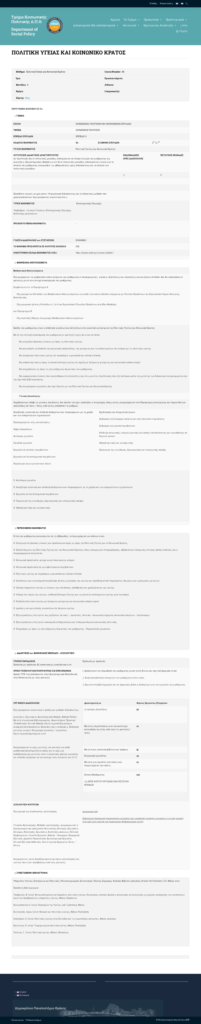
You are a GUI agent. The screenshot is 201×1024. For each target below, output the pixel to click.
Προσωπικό (151, 19)
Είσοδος (153, 3)
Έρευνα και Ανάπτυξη (158, 25)
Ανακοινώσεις (166, 3)
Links (184, 25)
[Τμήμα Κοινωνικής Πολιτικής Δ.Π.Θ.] (36, 40)
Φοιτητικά (129, 25)
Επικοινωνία (18, 1020)
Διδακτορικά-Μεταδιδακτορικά (94, 25)
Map (27, 98)
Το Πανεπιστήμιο (33, 1020)
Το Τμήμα (130, 19)
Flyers (183, 31)
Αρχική (115, 19)
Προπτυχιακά (175, 19)
